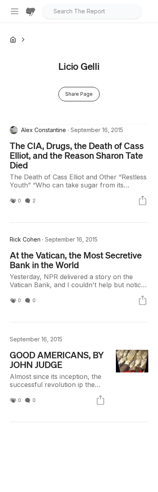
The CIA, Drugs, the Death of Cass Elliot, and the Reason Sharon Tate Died (77, 155)
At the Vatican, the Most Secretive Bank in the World (76, 259)
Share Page (79, 94)
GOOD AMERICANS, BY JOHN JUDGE (57, 359)
